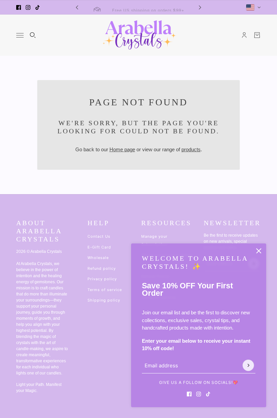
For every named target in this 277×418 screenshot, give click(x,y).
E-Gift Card (99, 247)
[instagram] (28, 7)
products (191, 149)
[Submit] (248, 365)
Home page (122, 149)
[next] (200, 7)
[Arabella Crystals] (139, 35)
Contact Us (98, 236)
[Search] (32, 35)
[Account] (244, 35)
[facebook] (18, 7)
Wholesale (98, 257)
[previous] (77, 7)
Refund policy (101, 268)
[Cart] (257, 35)
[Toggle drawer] (20, 35)
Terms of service (104, 289)
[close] (258, 250)
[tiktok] (37, 7)
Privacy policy (102, 279)
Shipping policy (103, 300)
